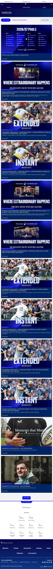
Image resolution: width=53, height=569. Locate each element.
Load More (26, 497)
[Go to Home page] (26, 4)
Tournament (32, 553)
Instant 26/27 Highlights (20, 20)
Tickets (44, 7)
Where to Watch (26, 7)
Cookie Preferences (24, 562)
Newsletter (27, 548)
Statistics (20, 553)
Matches (9, 7)
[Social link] (43, 562)
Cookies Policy (14, 562)
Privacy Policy (4, 562)
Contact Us (34, 562)
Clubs (48, 548)
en (1, 4)
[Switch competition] (9, 1)
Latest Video (5, 20)
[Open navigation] (51, 4)
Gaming (38, 548)
